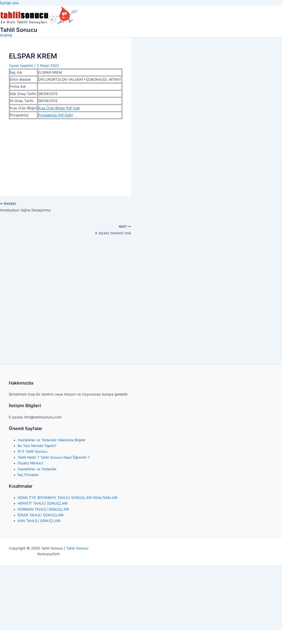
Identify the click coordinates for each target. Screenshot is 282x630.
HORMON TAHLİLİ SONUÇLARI (43, 509)
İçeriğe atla (9, 3)
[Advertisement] (65, 155)
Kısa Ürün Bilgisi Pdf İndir (59, 108)
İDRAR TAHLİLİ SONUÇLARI (40, 515)
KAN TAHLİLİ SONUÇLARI (39, 520)
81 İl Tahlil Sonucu (32, 451)
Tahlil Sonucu (18, 29)
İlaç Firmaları (28, 474)
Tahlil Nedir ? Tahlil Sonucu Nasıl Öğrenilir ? (54, 457)
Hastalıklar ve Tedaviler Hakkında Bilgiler (52, 440)
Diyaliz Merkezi (30, 463)
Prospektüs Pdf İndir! (55, 115)
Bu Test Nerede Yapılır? (37, 445)
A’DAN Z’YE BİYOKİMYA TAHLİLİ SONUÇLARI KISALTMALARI (67, 497)
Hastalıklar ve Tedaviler (37, 469)
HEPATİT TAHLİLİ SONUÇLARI (42, 503)
